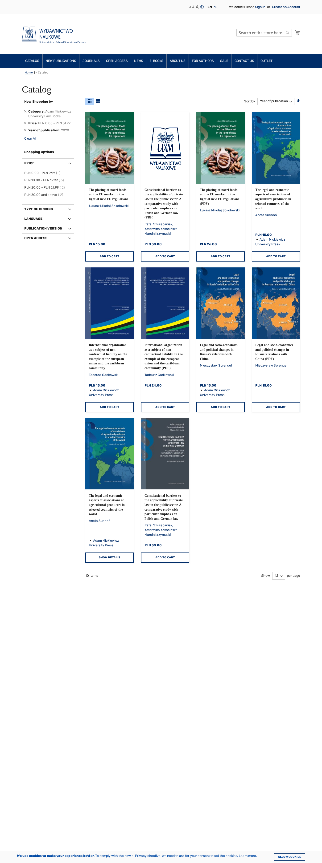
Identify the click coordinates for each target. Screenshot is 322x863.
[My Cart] (297, 32)
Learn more (247, 856)
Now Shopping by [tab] (38, 102)
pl (215, 7)
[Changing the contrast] (202, 6)
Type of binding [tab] (38, 209)
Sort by (249, 101)
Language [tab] (33, 219)
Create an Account (286, 7)
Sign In (260, 7)
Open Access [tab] (35, 238)
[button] (209, 7)
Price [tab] (29, 163)
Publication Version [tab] (43, 228)
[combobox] (264, 32)
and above (44, 195)
